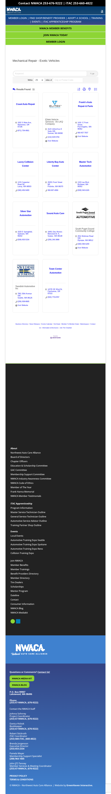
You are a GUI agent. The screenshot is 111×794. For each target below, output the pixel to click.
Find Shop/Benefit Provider (47, 18)
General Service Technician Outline (28, 516)
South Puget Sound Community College (84, 230)
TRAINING (97, 18)
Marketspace (84, 324)
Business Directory (22, 324)
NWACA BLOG (19, 685)
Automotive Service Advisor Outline (29, 520)
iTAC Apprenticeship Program (62, 21)
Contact (15, 599)
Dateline (15, 595)
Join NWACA (17, 560)
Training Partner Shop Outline (26, 525)
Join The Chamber (66, 328)
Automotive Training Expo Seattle (28, 540)
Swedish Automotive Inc (25, 287)
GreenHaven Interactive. (79, 785)
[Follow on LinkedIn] (18, 621)
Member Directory (20, 578)
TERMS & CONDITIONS (21, 779)
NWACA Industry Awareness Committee (31, 478)
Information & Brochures (50, 328)
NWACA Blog (17, 608)
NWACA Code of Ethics (22, 483)
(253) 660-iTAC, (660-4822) (23, 738)
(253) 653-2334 (17, 748)
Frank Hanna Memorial (22, 491)
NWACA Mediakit (19, 612)
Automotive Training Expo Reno (27, 548)
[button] (14, 89)
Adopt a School (78, 18)
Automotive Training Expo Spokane (29, 544)
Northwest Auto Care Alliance (26, 452)
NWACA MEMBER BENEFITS (55, 28)
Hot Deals (57, 324)
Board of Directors (20, 457)
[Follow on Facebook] (13, 621)
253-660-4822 (83, 3)
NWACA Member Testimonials (26, 496)
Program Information (22, 507)
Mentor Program (19, 591)
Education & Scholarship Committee (29, 465)
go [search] (93, 74)
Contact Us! (43, 672)
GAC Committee (19, 470)
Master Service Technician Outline (28, 512)
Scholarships (17, 586)
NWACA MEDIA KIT (22, 678)
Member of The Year (21, 487)
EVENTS (36, 21)
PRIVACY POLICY (18, 775)
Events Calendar (46, 324)
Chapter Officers (19, 461)
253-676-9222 (52, 3)
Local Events (17, 535)
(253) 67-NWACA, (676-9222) (24, 718)
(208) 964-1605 (17, 758)
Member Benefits (19, 565)
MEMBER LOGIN (55, 41)
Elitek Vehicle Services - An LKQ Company (54, 121)
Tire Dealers (17, 582)
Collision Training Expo (22, 553)
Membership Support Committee (28, 474)
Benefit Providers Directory (24, 573)
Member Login (17, 18)
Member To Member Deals (70, 324)
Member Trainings (20, 569)
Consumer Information (22, 604)
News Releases (35, 324)
